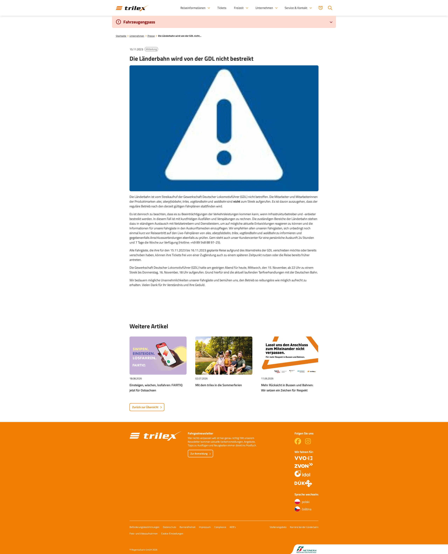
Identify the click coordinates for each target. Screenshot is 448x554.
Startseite (121, 36)
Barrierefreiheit (187, 527)
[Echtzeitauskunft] (320, 8)
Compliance (220, 527)
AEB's (233, 527)
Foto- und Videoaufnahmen (144, 533)
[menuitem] (195, 8)
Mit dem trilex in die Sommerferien (218, 385)
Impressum (205, 527)
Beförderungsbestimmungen (144, 527)
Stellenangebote (278, 527)
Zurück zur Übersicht (145, 407)
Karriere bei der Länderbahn (304, 527)
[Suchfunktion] (330, 8)
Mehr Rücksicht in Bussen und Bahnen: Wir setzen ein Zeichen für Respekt (287, 388)
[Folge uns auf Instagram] (308, 443)
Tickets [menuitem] (221, 8)
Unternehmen (137, 36)
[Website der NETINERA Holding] (304, 549)
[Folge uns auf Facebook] (298, 443)
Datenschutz (169, 527)
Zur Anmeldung (199, 454)
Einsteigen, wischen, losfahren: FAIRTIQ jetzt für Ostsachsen (156, 388)
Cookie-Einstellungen (172, 533)
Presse (151, 36)
